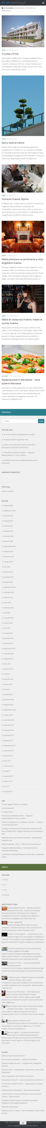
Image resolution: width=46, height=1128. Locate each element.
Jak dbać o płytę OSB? (14, 922)
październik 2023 (10, 546)
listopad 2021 (8, 643)
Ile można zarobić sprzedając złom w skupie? (19, 435)
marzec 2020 (8, 715)
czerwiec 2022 (9, 608)
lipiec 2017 (7, 761)
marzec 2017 (8, 781)
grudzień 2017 (9, 735)
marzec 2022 (8, 623)
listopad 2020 (8, 705)
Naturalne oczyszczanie (10, 1107)
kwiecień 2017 (9, 776)
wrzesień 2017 (9, 751)
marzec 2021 (8, 684)
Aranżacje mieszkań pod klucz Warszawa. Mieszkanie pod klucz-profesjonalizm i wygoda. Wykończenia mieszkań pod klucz (22, 831)
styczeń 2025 (8, 521)
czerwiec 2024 (9, 536)
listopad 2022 (8, 582)
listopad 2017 (8, 740)
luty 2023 (7, 567)
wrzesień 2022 (9, 592)
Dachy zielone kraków (13, 142)
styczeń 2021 (8, 694)
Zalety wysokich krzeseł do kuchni (18, 1021)
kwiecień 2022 (9, 618)
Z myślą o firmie (10, 53)
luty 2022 (7, 628)
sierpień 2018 (8, 725)
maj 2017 (7, 771)
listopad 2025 (8, 506)
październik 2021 (10, 649)
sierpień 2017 (8, 756)
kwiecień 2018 (9, 730)
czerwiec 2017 (9, 766)
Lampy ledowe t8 (8, 808)
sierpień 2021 (8, 659)
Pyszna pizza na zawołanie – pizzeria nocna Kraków (19, 1060)
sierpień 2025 (8, 516)
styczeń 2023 (8, 572)
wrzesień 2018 (9, 720)
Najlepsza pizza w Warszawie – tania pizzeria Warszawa (21, 1090)
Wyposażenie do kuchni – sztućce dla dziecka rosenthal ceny (23, 1080)
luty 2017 (7, 786)
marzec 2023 (8, 562)
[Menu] (43, 3)
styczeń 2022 (8, 633)
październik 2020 (10, 710)
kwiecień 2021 (9, 679)
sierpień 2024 (8, 531)
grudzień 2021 (9, 638)
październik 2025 (10, 511)
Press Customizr (33, 1125)
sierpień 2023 (8, 552)
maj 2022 (7, 613)
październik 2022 (10, 587)
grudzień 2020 (9, 700)
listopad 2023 (8, 541)
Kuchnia (5, 376)
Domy (4, 50)
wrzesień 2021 (9, 654)
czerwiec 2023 (9, 557)
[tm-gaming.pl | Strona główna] (18, 3)
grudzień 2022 (9, 577)
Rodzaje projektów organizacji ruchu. (16, 440)
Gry (5, 885)
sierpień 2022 (8, 597)
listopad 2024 (8, 526)
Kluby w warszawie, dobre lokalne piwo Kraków (18, 1076)
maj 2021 (7, 674)
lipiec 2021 (7, 664)
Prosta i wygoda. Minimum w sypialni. (15, 804)
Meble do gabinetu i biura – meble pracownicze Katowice (21, 844)
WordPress (17, 1125)
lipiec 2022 (7, 603)
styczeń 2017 (8, 792)
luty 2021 (7, 689)
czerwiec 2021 (9, 669)
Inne (5, 890)
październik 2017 (10, 746)
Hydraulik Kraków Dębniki (15, 199)
